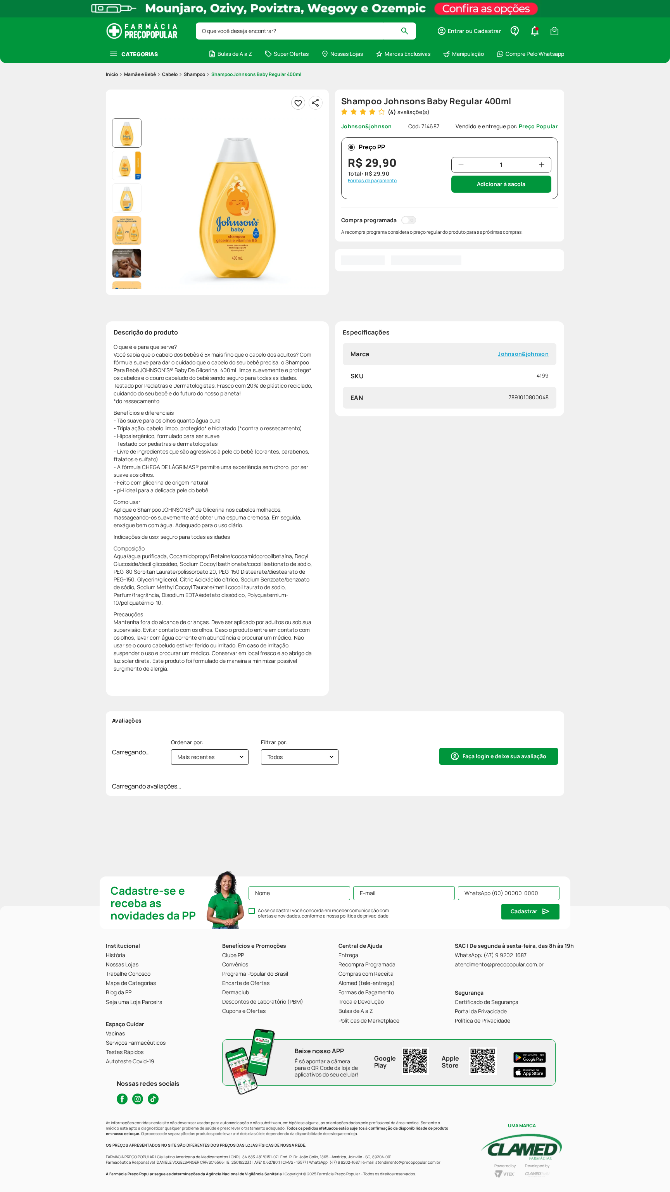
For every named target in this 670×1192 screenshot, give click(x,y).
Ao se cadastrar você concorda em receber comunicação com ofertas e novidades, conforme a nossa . (324, 913)
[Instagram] (137, 1099)
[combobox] (306, 31)
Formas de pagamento (372, 180)
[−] (461, 164)
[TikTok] (153, 1099)
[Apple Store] (529, 1072)
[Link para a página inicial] (112, 74)
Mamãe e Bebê (140, 74)
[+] (541, 164)
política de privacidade (364, 916)
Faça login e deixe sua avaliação (504, 756)
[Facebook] (122, 1099)
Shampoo (194, 74)
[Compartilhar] (316, 103)
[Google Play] (529, 1057)
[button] (469, 31)
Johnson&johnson (523, 354)
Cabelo (170, 74)
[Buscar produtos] (408, 31)
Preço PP (372, 147)
